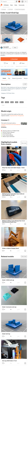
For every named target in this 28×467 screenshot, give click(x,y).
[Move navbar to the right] (27, 5)
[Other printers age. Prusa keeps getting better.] (14, 72)
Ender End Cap (6, 333)
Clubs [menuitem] (15, 5)
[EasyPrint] (17, 1)
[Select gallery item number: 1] (12, 191)
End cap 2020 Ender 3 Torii (9, 360)
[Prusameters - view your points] (19, 1)
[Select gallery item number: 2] (13, 191)
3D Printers (11, 9)
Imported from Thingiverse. (17, 115)
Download (14, 59)
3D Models (4, 9)
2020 (16, 102)
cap (2, 102)
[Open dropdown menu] (26, 12)
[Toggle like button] (3, 170)
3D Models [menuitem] (6, 5)
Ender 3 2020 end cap (8, 280)
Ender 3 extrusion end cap (9, 307)
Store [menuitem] (11, 5)
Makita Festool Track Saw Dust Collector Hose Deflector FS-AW (13, 194)
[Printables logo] (1, 5)
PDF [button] (25, 84)
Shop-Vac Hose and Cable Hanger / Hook (13, 167)
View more (23, 143)
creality (7, 102)
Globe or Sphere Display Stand (10, 248)
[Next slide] (26, 39)
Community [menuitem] (21, 5)
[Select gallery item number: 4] (15, 191)
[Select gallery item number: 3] (14, 191)
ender (12, 102)
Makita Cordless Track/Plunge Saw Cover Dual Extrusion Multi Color (13, 221)
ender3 (21, 102)
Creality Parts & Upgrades (20, 9)
